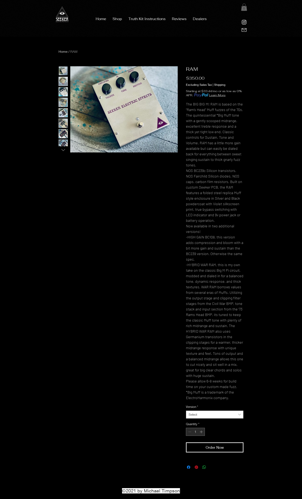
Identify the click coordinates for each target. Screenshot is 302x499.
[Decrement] (189, 432)
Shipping (219, 84)
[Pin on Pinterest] (196, 467)
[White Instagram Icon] (244, 22)
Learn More (217, 95)
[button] (117, 19)
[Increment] (201, 432)
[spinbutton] (195, 432)
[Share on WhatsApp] (204, 467)
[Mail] (244, 30)
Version (192, 407)
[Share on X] (212, 467)
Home (63, 51)
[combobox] (214, 415)
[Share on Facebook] (188, 467)
